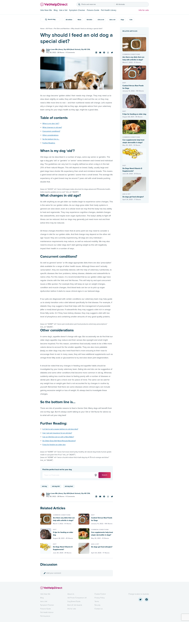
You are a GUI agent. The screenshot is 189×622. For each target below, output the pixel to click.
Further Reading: (48, 143)
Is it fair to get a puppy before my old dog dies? (60, 429)
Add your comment (53, 573)
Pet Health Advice (46, 612)
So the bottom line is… (50, 139)
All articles (69, 20)
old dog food (69, 486)
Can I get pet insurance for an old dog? (57, 433)
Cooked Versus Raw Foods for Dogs (101, 519)
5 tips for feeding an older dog (54, 445)
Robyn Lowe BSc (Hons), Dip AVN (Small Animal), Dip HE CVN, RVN (68, 50)
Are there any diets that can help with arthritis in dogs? (64, 519)
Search (104, 475)
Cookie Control (100, 594)
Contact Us (98, 609)
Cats (131, 20)
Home (42, 28)
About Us (70, 594)
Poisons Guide (93, 10)
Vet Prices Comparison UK (77, 598)
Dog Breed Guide (73, 601)
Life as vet (101, 20)
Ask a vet (112, 20)
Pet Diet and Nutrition (62, 28)
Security (97, 605)
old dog (44, 486)
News (79, 20)
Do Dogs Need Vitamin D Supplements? (63, 548)
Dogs (122, 20)
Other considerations (50, 135)
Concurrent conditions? (51, 131)
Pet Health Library (108, 10)
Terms (96, 601)
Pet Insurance (45, 616)
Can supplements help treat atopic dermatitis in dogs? (102, 533)
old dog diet (56, 486)
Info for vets (144, 10)
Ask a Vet (63, 10)
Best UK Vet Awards (74, 605)
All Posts (49, 28)
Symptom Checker (77, 10)
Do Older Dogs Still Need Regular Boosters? (59, 441)
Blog (56, 10)
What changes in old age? (52, 127)
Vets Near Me (46, 10)
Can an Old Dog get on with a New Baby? (58, 437)
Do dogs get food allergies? (101, 547)
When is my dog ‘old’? (50, 123)
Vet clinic (89, 20)
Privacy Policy (99, 598)
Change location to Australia (138, 594)
